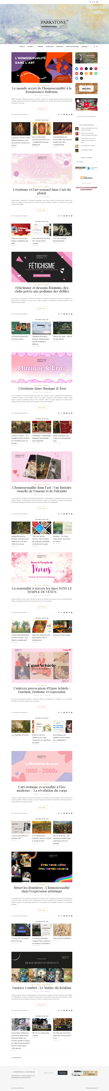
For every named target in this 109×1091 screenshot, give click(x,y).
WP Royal (21, 1088)
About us (22, 46)
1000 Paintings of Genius (19, 735)
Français (46, 85)
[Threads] (81, 78)
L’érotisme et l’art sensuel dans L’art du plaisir (42, 191)
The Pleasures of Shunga (88, 145)
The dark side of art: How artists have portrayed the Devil (62, 1035)
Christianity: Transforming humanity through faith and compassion (41, 438)
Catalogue (40, 46)
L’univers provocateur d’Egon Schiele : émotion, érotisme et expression (41, 690)
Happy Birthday (47, 985)
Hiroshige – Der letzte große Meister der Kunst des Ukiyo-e (61, 538)
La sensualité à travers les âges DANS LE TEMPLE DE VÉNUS (42, 590)
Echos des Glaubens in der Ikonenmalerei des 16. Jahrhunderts (41, 637)
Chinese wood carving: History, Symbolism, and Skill (19, 240)
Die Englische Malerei (87, 150)
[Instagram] (81, 68)
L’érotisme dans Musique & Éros (41, 388)
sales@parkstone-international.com (21, 1077)
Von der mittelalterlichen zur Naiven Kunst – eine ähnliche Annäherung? (20, 637)
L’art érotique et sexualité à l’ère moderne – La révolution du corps (42, 788)
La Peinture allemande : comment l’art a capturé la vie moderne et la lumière (41, 940)
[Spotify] (95, 73)
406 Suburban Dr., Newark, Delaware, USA (23, 1075)
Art (35, 85)
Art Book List (50, 46)
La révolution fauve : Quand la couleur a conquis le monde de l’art (41, 838)
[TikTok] (81, 73)
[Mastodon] (76, 78)
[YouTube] (76, 73)
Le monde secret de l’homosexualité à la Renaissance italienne (42, 90)
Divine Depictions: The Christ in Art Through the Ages (62, 438)
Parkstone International (20, 114)
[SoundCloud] (91, 73)
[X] (86, 68)
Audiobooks (59, 46)
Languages (85, 46)
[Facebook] (76, 68)
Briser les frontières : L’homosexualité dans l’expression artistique (42, 889)
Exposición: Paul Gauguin (62, 635)
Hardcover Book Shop (72, 46)
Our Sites (30, 46)
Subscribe (63, 1073)
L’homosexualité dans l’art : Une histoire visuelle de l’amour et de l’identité (41, 489)
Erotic (40, 85)
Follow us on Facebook (86, 116)
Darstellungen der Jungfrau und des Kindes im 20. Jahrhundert (61, 737)
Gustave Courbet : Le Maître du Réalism (41, 988)
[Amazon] (86, 73)
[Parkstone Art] (54, 24)
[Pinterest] (95, 68)
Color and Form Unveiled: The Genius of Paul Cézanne (41, 240)
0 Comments (46, 95)
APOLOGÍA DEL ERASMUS (62, 938)
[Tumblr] (91, 68)
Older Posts (17, 1057)
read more (42, 109)
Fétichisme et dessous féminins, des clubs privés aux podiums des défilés (42, 289)
